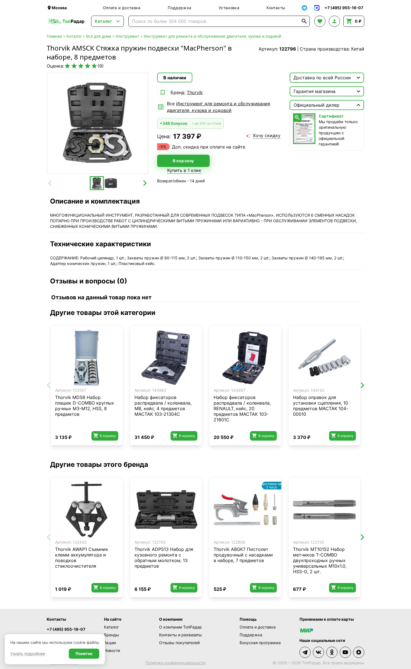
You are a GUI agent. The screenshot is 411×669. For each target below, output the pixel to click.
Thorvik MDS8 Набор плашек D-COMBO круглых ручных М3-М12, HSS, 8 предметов (84, 406)
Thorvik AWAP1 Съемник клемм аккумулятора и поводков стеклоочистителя (81, 557)
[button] (97, 183)
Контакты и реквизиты (180, 634)
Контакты (275, 7)
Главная (54, 36)
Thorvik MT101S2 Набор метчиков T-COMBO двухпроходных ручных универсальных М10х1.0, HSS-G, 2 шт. (319, 560)
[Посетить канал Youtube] (345, 652)
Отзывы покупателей (179, 642)
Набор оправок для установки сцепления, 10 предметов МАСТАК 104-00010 (320, 406)
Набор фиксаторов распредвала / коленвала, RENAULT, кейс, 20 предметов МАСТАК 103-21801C (242, 408)
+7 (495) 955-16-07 (66, 629)
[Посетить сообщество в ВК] (318, 652)
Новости (112, 650)
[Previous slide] (50, 183)
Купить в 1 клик (184, 170)
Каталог (74, 36)
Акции (110, 642)
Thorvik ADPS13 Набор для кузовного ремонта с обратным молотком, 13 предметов (163, 557)
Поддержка (179, 7)
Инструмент (127, 36)
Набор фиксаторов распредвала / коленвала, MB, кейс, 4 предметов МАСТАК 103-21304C (163, 406)
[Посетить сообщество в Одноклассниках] (331, 652)
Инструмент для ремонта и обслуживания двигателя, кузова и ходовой (212, 36)
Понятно (84, 653)
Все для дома (98, 36)
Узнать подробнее (27, 653)
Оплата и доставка (122, 7)
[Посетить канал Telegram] (305, 652)
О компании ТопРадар (180, 627)
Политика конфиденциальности (175, 662)
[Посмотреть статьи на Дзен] (358, 652)
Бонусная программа (260, 642)
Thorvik (195, 92)
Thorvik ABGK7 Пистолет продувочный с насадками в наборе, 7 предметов (243, 554)
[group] (97, 123)
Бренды (111, 634)
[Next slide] (144, 183)
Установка (229, 7)
